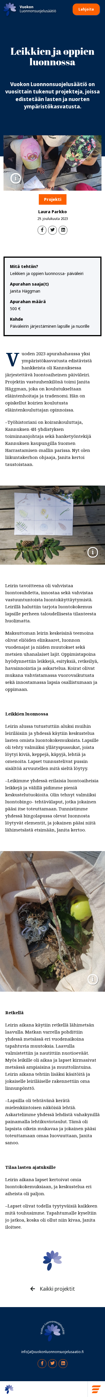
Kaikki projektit (56, 1289)
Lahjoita (86, 9)
